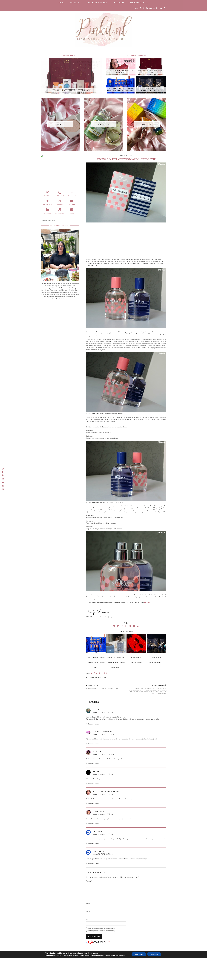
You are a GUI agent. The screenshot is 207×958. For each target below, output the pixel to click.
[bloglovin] (154, 8)
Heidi (95, 771)
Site (87, 920)
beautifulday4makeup (106, 791)
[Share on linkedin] (107, 673)
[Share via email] (91, 673)
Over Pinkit (75, 3)
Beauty (91, 677)
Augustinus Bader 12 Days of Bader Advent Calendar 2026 (96, 662)
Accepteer (139, 954)
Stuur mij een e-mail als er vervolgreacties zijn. (101, 928)
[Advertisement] (126, 240)
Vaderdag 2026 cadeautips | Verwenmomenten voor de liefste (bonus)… (116, 662)
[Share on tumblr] (102, 673)
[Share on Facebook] (94, 673)
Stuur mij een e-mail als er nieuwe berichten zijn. (102, 930)
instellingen (120, 955)
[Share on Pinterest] (99, 673)
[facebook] (143, 8)
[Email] (161, 8)
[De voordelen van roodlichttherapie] (136, 643)
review (97, 677)
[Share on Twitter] (96, 673)
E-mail (88, 912)
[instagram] (140, 8)
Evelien (97, 831)
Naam (88, 903)
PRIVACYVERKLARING (139, 3)
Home (61, 3)
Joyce (96, 709)
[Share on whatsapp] (104, 673)
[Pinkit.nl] (103, 25)
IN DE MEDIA (118, 3)
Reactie (89, 881)
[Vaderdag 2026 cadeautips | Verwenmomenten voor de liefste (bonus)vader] (116, 643)
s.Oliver (103, 677)
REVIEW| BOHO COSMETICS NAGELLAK (102, 686)
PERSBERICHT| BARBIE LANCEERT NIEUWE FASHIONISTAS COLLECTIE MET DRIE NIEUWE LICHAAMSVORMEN (147, 689)
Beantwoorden (93, 724)
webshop (147, 602)
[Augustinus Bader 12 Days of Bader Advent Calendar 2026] (96, 643)
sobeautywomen (102, 731)
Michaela (98, 851)
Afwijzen (154, 954)
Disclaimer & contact (97, 3)
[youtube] (151, 8)
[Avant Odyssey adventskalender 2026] (156, 643)
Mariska (97, 751)
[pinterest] (147, 8)
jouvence (98, 811)
